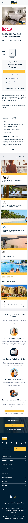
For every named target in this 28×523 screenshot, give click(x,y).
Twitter (12, 443)
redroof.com (7, 144)
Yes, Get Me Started (14, 425)
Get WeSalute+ (14, 411)
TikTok (16, 443)
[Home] (14, 2)
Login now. (21, 88)
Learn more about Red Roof (8, 149)
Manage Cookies (20, 503)
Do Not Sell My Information (10, 503)
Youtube (25, 443)
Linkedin (21, 443)
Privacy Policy (18, 502)
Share (4, 121)
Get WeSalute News (7, 449)
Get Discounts (21, 449)
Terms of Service (10, 502)
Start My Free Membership (14, 71)
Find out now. (19, 413)
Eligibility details (12, 57)
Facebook (2, 443)
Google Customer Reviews (14, 496)
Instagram (7, 443)
